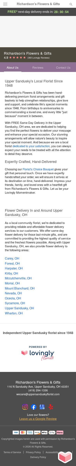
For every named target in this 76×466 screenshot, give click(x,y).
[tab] (12, 67)
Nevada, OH (13, 293)
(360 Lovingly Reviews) (38, 57)
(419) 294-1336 (38, 390)
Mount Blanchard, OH (20, 288)
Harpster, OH (14, 268)
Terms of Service (12, 452)
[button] (67, 457)
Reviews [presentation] (37, 67)
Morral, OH (12, 283)
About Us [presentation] (13, 67)
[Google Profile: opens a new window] (42, 407)
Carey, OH (12, 258)
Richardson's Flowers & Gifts (38, 3)
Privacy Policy (33, 452)
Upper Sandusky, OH (19, 308)
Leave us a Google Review (38, 419)
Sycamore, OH (15, 303)
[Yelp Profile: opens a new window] (51, 407)
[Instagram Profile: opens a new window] (25, 407)
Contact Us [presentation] (63, 67)
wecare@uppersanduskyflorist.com (38, 394)
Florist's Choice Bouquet (38, 169)
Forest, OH (12, 263)
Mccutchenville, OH (18, 278)
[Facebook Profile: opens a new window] (33, 407)
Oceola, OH (13, 298)
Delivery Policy (38, 457)
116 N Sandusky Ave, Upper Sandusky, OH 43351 (38, 386)
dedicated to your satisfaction (31, 146)
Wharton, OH (14, 313)
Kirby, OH (11, 273)
